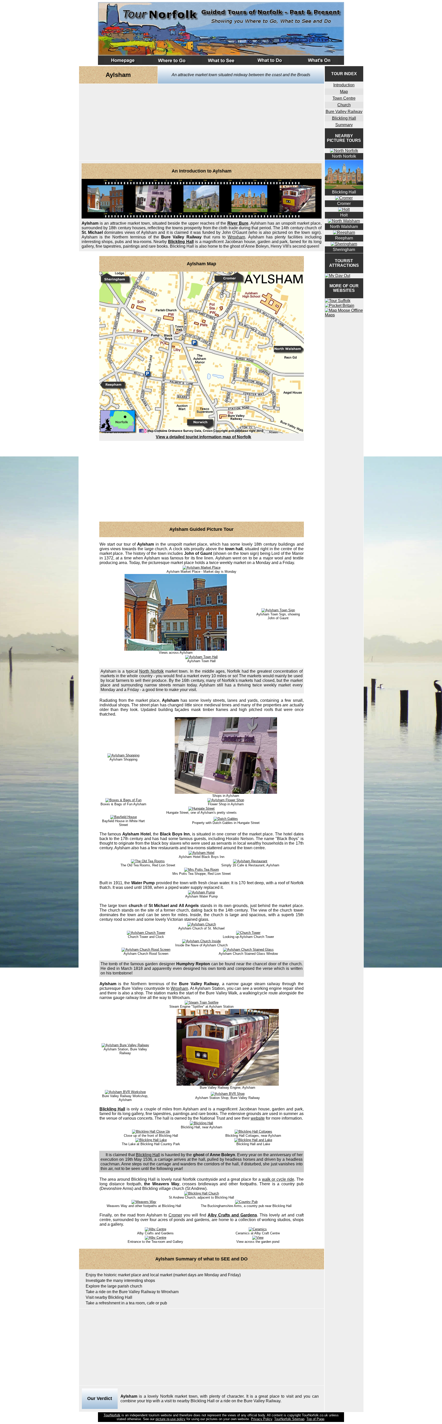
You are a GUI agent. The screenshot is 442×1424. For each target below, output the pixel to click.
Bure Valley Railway (344, 111)
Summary (344, 125)
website (258, 1118)
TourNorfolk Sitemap (289, 1419)
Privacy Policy (261, 1419)
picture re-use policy (170, 1419)
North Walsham (344, 226)
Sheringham (344, 249)
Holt (344, 215)
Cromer (175, 1215)
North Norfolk (151, 671)
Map (344, 91)
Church (344, 105)
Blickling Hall (181, 241)
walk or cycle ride (278, 1179)
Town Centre (344, 98)
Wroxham (236, 237)
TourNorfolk (112, 1415)
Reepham (344, 238)
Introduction (344, 85)
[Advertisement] (202, 122)
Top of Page (315, 1419)
